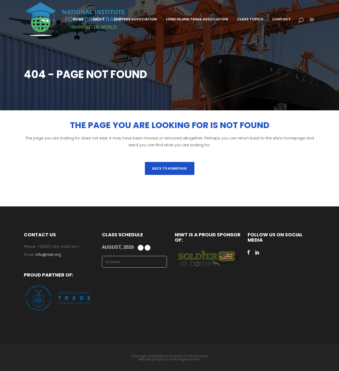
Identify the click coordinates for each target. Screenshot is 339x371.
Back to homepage (169, 168)
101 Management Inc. (185, 359)
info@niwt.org (48, 254)
